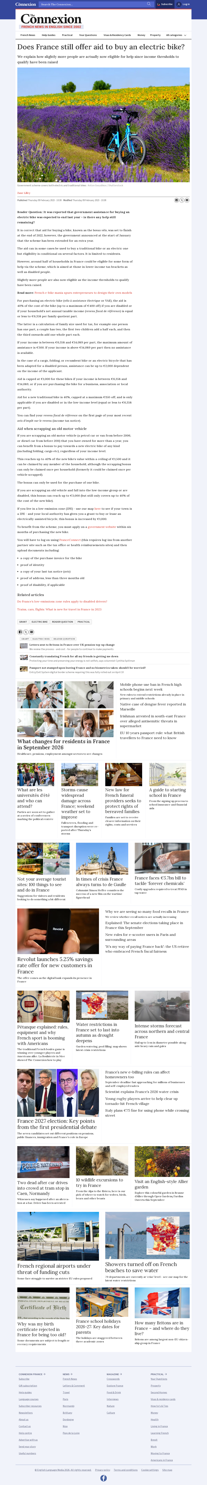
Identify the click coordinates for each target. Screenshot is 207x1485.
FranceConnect (70, 540)
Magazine (113, 1374)
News (66, 1374)
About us (23, 1419)
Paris (65, 1399)
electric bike (40, 622)
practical (84, 622)
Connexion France (30, 1374)
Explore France (115, 1386)
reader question (62, 622)
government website (101, 527)
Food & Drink (114, 1392)
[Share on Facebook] (176, 200)
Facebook (103, 1479)
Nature (110, 1406)
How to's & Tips (159, 1406)
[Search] (148, 4)
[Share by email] (187, 200)
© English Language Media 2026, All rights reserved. (63, 1470)
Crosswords (113, 1379)
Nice (65, 1426)
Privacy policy (102, 1470)
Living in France (159, 1426)
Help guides (25, 1392)
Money (141, 35)
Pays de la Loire (71, 1433)
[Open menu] (177, 35)
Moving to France (160, 1453)
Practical (67, 35)
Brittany (67, 1413)
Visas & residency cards (163, 1399)
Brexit (154, 1440)
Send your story (27, 1446)
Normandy (68, 1406)
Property (155, 35)
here (97, 508)
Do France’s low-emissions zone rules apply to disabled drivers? (62, 601)
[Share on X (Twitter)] (181, 200)
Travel (66, 1392)
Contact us (25, 1426)
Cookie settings (150, 1470)
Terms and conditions (126, 1470)
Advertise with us (28, 1440)
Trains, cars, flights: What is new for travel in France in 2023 (59, 609)
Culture (111, 1413)
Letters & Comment (74, 1386)
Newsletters (26, 1413)
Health (154, 1419)
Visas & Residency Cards (117, 35)
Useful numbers (27, 1453)
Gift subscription (28, 1386)
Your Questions (88, 35)
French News (28, 35)
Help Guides (48, 35)
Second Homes (159, 1392)
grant (23, 622)
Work (154, 1446)
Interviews (113, 1399)
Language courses (28, 1399)
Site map (167, 1470)
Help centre (25, 1433)
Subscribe (167, 4)
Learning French (160, 1433)
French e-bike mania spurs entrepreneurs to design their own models (83, 293)
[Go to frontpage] (51, 21)
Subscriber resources (30, 1406)
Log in (186, 4)
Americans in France (162, 1460)
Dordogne (68, 1419)
